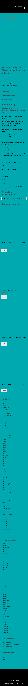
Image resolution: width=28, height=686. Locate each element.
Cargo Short (6, 566)
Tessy (4, 506)
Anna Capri (6, 547)
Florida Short (6, 576)
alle (4, 403)
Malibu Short (6, 606)
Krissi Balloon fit (7, 519)
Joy (4, 453)
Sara (4, 488)
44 (23, 198)
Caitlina (5, 421)
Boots (4, 662)
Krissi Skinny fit (7, 532)
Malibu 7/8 (6, 602)
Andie (4, 405)
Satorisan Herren (7, 646)
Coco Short (6, 568)
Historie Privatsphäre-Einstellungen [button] (14, 680)
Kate (4, 461)
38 (17, 198)
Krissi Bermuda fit (7, 524)
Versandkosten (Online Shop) (8, 674)
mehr (4, 250)
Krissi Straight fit (7, 534)
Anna (4, 545)
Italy (4, 580)
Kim (4, 465)
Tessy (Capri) (6, 508)
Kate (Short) (6, 463)
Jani (4, 449)
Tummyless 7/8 (7, 628)
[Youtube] (12, 2)
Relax (4, 480)
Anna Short (6, 551)
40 (19, 198)
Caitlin (4, 419)
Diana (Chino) (6, 437)
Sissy (4, 494)
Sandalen (5, 664)
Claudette (5, 427)
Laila (4, 467)
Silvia (4, 622)
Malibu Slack (6, 600)
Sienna (5, 490)
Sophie (5, 618)
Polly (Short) (6, 478)
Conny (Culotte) (7, 435)
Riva (4, 614)
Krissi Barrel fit (7, 522)
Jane (4, 447)
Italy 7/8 (5, 582)
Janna (4, 445)
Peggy (4, 612)
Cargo (4, 562)
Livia (4, 594)
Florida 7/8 (6, 574)
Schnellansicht (14, 238)
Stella (4, 498)
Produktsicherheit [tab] (6, 99)
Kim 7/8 (5, 592)
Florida (5, 572)
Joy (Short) (6, 455)
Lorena (5, 596)
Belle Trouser (6, 411)
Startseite (3, 15)
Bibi (4, 417)
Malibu (5, 598)
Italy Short (5, 584)
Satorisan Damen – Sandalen (11, 644)
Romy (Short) (6, 486)
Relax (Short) (6, 482)
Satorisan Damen (7, 642)
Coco (4, 429)
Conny (4, 433)
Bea (4, 559)
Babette (5, 409)
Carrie (4, 423)
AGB (17, 674)
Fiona (4, 439)
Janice (4, 443)
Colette (5, 431)
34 (14, 198)
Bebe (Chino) (6, 413)
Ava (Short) (6, 407)
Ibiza (4, 578)
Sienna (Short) (7, 492)
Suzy (4, 502)
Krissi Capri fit (6, 528)
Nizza (4, 610)
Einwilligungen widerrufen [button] (9, 683)
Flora (4, 441)
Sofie (4, 496)
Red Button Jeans (11, 15)
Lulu (4, 470)
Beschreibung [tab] (5, 91)
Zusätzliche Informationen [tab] (8, 95)
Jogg (4, 586)
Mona (4, 476)
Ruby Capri (6, 616)
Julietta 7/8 (6, 588)
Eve (4, 570)
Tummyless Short (7, 630)
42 (21, 198)
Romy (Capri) (6, 484)
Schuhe (5, 660)
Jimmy (4, 451)
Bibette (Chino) (7, 415)
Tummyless (6, 626)
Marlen (5, 608)
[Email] (16, 2)
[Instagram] (14, 2)
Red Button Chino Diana (10, 16)
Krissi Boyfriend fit (8, 526)
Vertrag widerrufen (20, 683)
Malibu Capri (6, 604)
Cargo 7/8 (5, 564)
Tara (4, 504)
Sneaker (5, 658)
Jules (4, 457)
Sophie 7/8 (6, 620)
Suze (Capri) (6, 500)
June (4, 459)
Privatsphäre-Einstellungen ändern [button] (14, 677)
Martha (5, 472)
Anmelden (23, 674)
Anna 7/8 (5, 549)
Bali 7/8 (5, 553)
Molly (4, 474)
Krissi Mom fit (6, 530)
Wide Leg (5, 632)
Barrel (4, 557)
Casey (4, 425)
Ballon (4, 555)
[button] (23, 10)
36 (15, 198)
